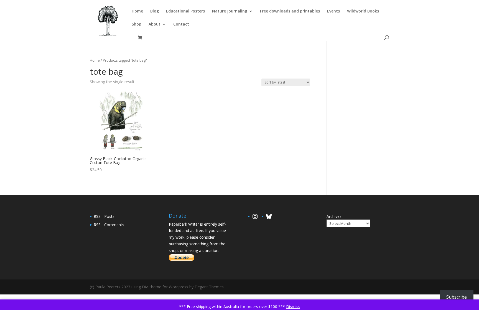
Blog (154, 11)
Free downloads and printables (290, 11)
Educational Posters (185, 11)
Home (137, 11)
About (154, 24)
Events (333, 11)
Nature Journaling (229, 11)
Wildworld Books (363, 11)
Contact (181, 24)
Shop (136, 24)
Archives (334, 216)
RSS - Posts (104, 216)
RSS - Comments (109, 224)
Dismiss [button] (293, 306)
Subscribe (456, 297)
